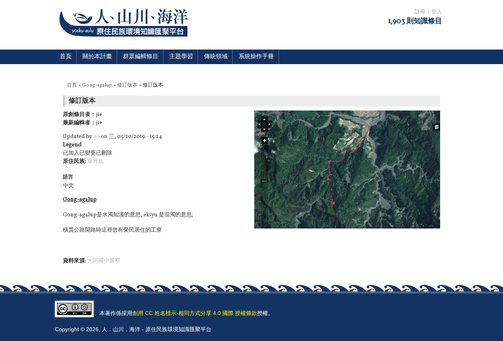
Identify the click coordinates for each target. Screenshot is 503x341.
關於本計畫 (97, 57)
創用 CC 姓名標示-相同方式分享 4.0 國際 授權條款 (194, 313)
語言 (68, 177)
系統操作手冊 (256, 57)
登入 (436, 12)
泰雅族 (95, 161)
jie (97, 136)
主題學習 (181, 57)
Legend (72, 145)
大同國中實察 (103, 261)
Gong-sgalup (97, 85)
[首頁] (125, 41)
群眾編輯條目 (140, 57)
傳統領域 (216, 57)
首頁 (66, 57)
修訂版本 (127, 85)
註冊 (420, 12)
